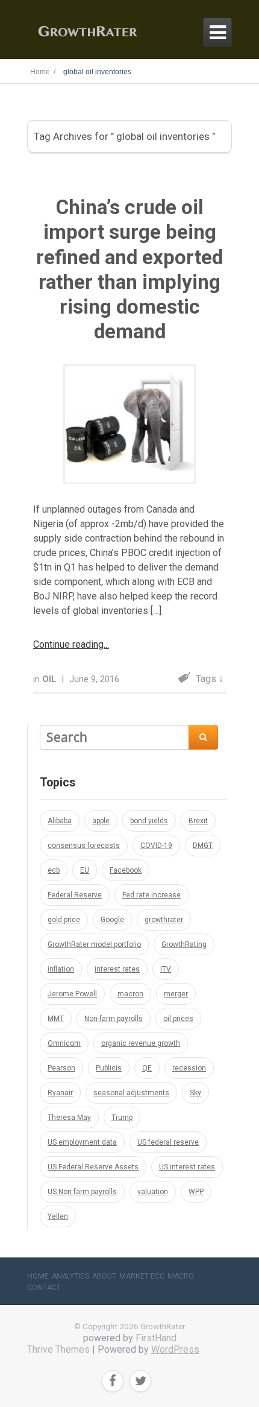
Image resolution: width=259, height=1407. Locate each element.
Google (112, 919)
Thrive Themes (58, 1349)
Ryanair (60, 1093)
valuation (152, 1191)
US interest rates (187, 1167)
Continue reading (68, 644)
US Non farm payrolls (82, 1191)
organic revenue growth (140, 1043)
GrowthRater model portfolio (94, 944)
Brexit (198, 821)
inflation (61, 969)
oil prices (178, 1018)
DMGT (203, 845)
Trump (122, 1117)
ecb (54, 870)
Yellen (58, 1216)
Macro (180, 1276)
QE (147, 1068)
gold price (64, 919)
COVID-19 (156, 845)
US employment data (82, 1142)
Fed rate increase (151, 895)
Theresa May (69, 1117)
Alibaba (60, 821)
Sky (195, 1093)
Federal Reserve (75, 895)
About (104, 1276)
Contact (44, 1287)
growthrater (164, 919)
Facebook (126, 870)
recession (189, 1068)
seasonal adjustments (131, 1093)
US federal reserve (168, 1142)
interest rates (117, 969)
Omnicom (64, 1043)
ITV (165, 969)
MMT (56, 1018)
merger (176, 994)
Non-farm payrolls (113, 1018)
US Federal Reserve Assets (93, 1167)
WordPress (175, 1349)
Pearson (61, 1068)
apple (101, 821)
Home (38, 1276)
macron (130, 994)
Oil (50, 679)
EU (84, 870)
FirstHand (156, 1338)
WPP (196, 1191)
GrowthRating (184, 944)
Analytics (70, 1276)
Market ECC (141, 1276)
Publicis (109, 1068)
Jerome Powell (72, 994)
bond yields (149, 821)
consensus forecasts (84, 845)
